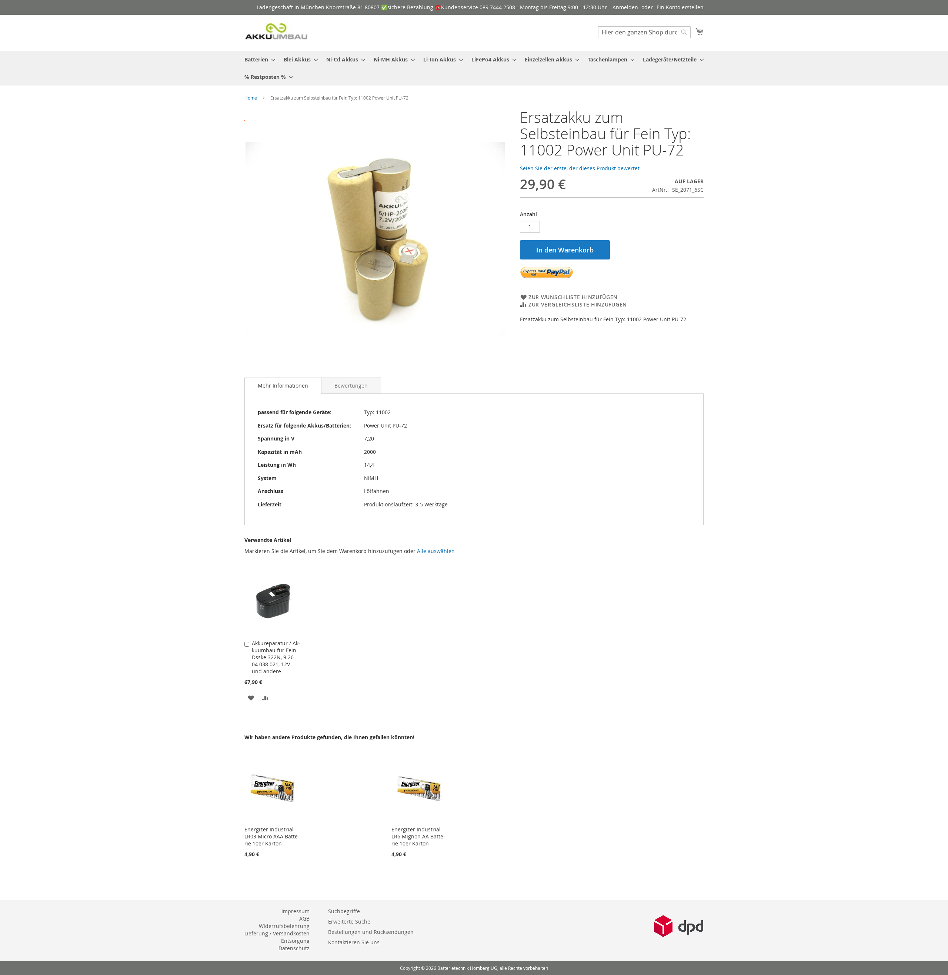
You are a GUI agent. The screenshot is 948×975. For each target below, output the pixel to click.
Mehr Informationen (283, 385)
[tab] (282, 386)
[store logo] (275, 32)
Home (250, 98)
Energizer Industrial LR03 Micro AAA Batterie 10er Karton (272, 836)
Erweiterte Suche (349, 921)
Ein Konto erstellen (680, 7)
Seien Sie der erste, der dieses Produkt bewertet (580, 168)
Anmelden (625, 7)
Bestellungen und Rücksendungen (371, 931)
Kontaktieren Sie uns (354, 942)
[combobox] (644, 32)
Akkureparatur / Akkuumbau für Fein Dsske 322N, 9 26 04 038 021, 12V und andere (276, 657)
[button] (250, 697)
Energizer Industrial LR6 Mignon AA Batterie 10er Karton (418, 836)
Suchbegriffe (344, 911)
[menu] (474, 68)
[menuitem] (258, 59)
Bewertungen (351, 385)
